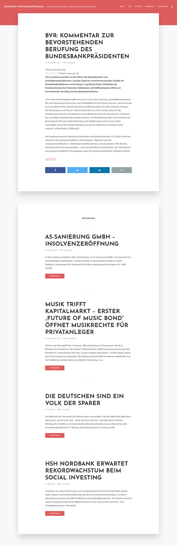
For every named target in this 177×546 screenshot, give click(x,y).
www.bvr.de (50, 159)
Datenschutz (162, 6)
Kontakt (138, 6)
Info (129, 6)
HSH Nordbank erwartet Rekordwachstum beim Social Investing (86, 471)
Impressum (149, 6)
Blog (122, 6)
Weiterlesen (55, 276)
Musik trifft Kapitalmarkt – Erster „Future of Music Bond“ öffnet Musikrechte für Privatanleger (86, 318)
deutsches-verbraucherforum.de (24, 6)
